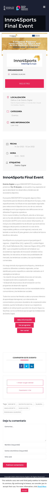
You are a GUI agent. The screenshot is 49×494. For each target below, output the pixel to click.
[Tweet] (26, 366)
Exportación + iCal (25, 390)
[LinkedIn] (31, 366)
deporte (11, 404)
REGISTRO (24, 84)
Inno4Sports (9, 408)
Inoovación (23, 408)
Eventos (15, 115)
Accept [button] (24, 490)
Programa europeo (12, 412)
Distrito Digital (26, 404)
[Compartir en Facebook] (21, 366)
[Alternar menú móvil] (44, 7)
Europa (39, 404)
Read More (42, 486)
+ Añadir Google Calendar (25, 383)
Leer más (14, 125)
